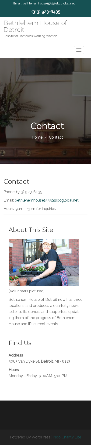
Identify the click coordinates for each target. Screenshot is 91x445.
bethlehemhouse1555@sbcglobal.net (49, 3)
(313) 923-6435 (46, 11)
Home (37, 137)
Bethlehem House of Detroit (35, 26)
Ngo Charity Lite (67, 437)
